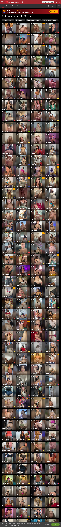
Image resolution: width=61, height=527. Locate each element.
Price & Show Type (34, 20)
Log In (57, 2)
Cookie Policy (15, 525)
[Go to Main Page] (12, 2)
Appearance (8, 20)
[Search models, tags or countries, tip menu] (59, 6)
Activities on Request (51, 20)
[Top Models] (22, 2)
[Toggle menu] (2, 2)
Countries (20, 20)
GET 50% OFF (53, 11)
